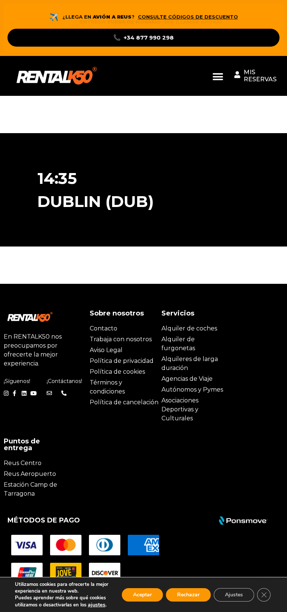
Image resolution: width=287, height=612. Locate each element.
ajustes (96, 604)
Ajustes (234, 594)
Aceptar (142, 594)
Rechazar (188, 594)
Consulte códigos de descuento (188, 16)
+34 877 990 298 (143, 37)
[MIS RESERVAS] (237, 74)
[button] (218, 76)
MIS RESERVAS (260, 76)
